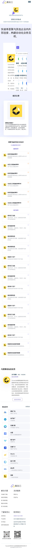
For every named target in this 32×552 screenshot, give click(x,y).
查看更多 (28, 406)
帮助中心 (16, 494)
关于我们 (3, 521)
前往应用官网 (15, 376)
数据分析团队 (4, 503)
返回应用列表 (17, 399)
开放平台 (16, 497)
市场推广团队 (4, 494)
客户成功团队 (4, 506)
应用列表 (3, 515)
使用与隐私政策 (5, 524)
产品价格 (3, 518)
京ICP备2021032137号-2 (16, 547)
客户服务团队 (4, 500)
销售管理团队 (4, 497)
